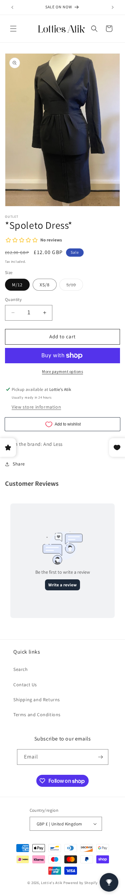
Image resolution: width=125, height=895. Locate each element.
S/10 (74, 286)
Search (20, 669)
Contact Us (25, 685)
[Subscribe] (100, 757)
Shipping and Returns (36, 700)
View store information (36, 407)
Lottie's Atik (51, 882)
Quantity (13, 299)
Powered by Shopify (80, 882)
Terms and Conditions (37, 715)
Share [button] (19, 464)
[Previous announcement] (12, 7)
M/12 (17, 285)
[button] (13, 28)
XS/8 (45, 285)
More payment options (62, 371)
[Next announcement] (112, 7)
